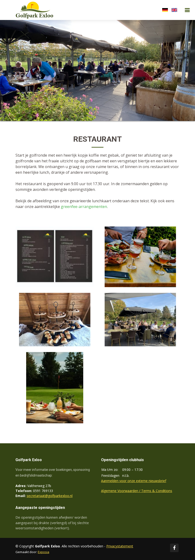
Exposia (43, 552)
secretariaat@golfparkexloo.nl (50, 495)
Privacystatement (119, 546)
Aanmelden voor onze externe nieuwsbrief (133, 480)
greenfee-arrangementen (84, 206)
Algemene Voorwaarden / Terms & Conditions (136, 490)
